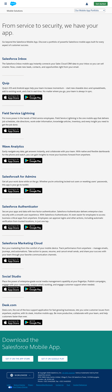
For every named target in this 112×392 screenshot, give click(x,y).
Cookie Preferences (80, 385)
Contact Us (60, 385)
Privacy (30, 385)
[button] (20, 375)
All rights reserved (68, 373)
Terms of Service (19, 385)
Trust (68, 385)
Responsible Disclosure (44, 385)
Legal (9, 385)
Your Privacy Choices (20, 387)
